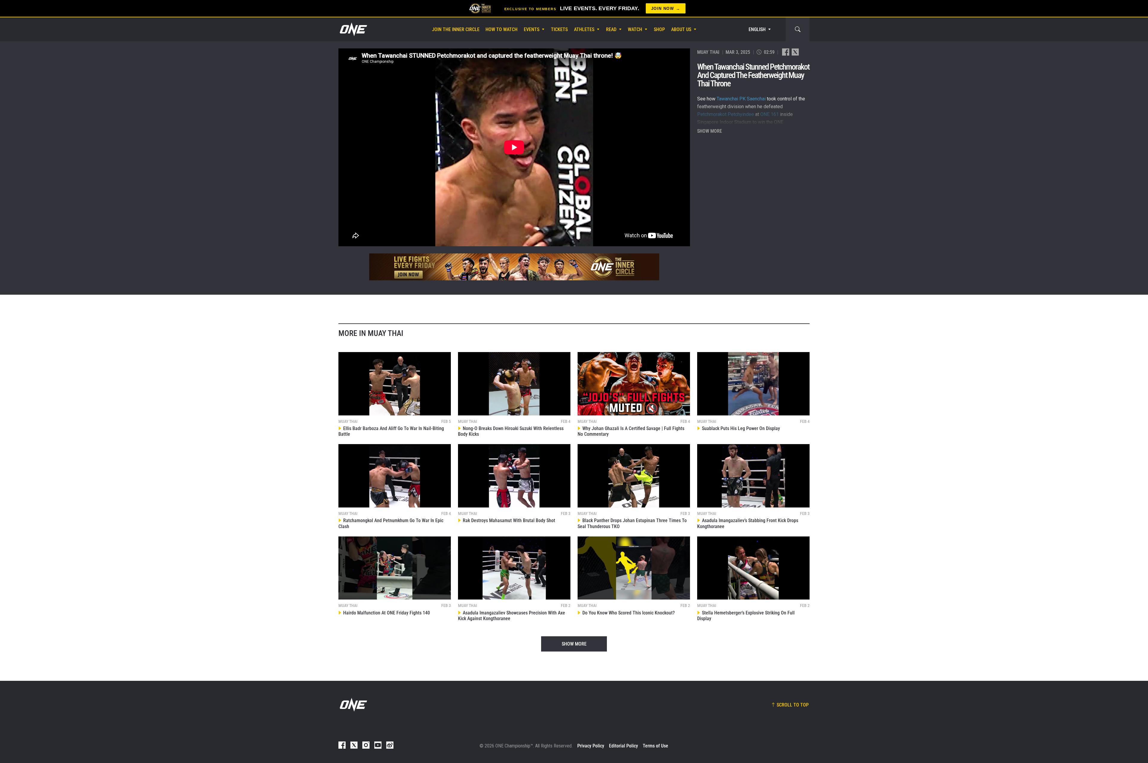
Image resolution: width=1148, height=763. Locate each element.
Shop (659, 29)
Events (531, 29)
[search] (798, 29)
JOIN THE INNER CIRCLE (456, 29)
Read (611, 29)
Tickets (559, 29)
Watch (635, 29)
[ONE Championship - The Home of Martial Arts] (352, 29)
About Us (681, 29)
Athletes (584, 29)
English (757, 29)
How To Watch (501, 29)
